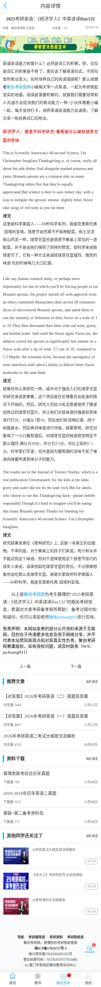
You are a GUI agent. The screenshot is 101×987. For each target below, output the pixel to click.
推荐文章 (16, 681)
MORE (92, 681)
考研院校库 (75, 937)
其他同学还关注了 (25, 835)
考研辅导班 (36, 937)
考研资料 (56, 937)
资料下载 (16, 758)
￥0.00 (91, 861)
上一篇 (25, 666)
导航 (20, 937)
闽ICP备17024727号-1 (51, 948)
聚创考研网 (34, 594)
